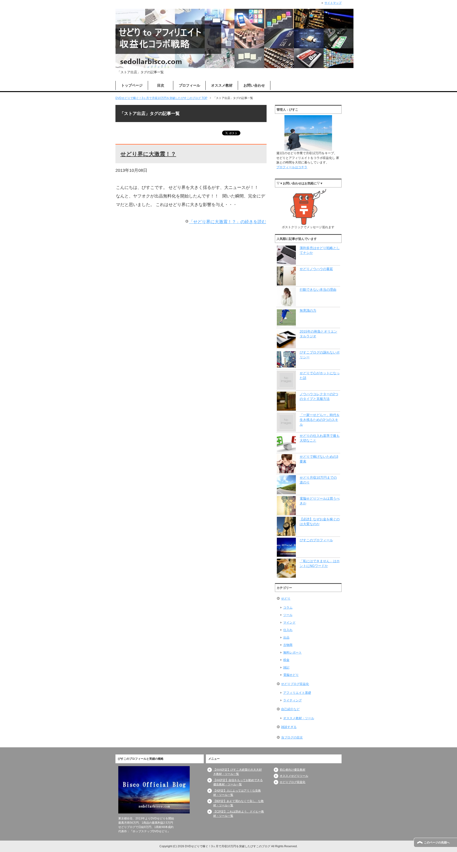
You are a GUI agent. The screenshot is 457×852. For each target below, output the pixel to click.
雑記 (286, 667)
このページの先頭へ (437, 842)
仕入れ (288, 630)
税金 (286, 660)
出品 (286, 637)
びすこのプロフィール (316, 540)
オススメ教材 (222, 85)
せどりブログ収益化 (295, 684)
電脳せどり (291, 675)
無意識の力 (308, 310)
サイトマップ (333, 3)
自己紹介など (290, 709)
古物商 (288, 645)
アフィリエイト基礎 (297, 692)
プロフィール (189, 85)
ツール (288, 615)
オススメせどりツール (294, 776)
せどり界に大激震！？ (148, 154)
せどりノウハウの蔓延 (316, 269)
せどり (285, 598)
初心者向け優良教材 (292, 769)
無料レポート (292, 652)
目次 (160, 85)
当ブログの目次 (292, 737)
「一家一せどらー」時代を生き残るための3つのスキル (320, 419)
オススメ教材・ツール (298, 718)
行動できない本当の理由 (318, 289)
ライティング (292, 700)
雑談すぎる (289, 727)
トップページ (132, 85)
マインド (289, 622)
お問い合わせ (254, 85)
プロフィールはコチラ (291, 167)
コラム (288, 607)
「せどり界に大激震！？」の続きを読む (227, 221)
